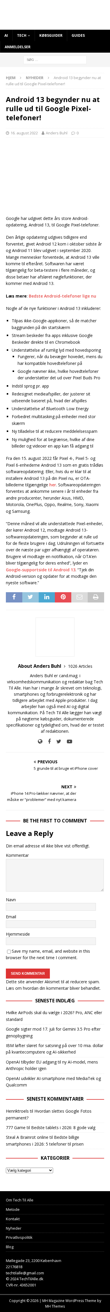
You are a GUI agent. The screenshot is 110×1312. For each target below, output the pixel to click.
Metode (13, 1209)
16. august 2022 (24, 133)
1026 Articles (80, 666)
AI (6, 35)
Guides (78, 35)
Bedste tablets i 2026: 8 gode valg (63, 1127)
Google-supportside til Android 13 (40, 569)
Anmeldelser (18, 46)
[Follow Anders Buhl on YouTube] (67, 741)
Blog (9, 1246)
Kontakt (13, 1218)
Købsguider (50, 35)
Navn (11, 899)
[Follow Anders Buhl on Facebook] (47, 741)
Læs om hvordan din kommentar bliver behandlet (53, 988)
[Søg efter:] (55, 59)
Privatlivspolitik (19, 1237)
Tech (21, 35)
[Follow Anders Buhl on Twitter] (56, 741)
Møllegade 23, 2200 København (33, 1260)
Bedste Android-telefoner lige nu (62, 296)
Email (11, 916)
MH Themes (55, 1306)
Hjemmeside (18, 934)
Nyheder (13, 1228)
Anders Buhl (56, 133)
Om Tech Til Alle (19, 1200)
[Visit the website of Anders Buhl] (40, 741)
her (52, 485)
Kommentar (17, 855)
